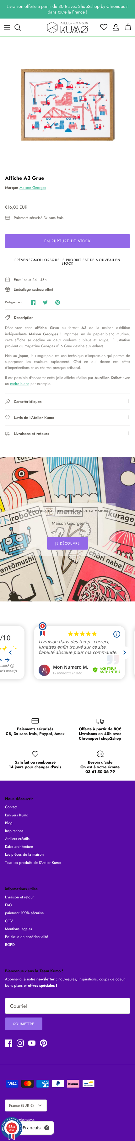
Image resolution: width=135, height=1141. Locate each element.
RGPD (10, 944)
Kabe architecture (19, 846)
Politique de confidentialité (26, 937)
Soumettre (23, 1023)
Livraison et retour (19, 897)
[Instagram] (20, 1043)
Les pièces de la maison (24, 854)
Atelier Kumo (25, 1119)
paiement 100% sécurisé (24, 913)
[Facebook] (8, 1043)
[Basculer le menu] (7, 27)
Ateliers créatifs (17, 839)
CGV (9, 921)
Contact (11, 807)
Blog (9, 823)
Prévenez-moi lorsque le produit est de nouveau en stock (67, 261)
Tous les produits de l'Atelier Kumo (33, 862)
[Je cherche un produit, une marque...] (21, 27)
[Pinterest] (43, 1043)
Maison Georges (32, 187)
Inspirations (14, 831)
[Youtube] (31, 1043)
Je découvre (67, 543)
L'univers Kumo (16, 815)
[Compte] (114, 27)
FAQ (8, 905)
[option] (67, 104)
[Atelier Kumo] (67, 27)
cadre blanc (19, 384)
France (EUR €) (21, 1105)
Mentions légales (18, 929)
